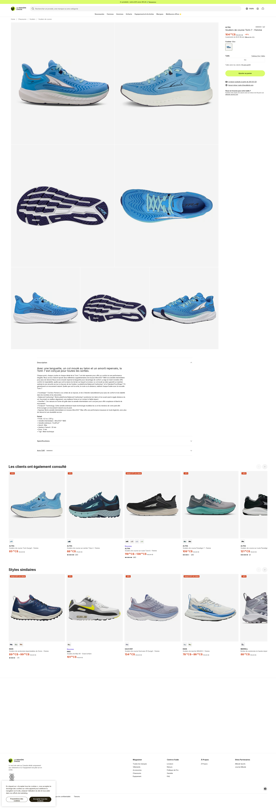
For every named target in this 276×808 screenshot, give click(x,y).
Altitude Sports (240, 764)
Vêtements (136, 767)
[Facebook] (265, 789)
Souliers (32, 19)
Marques (159, 14)
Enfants (129, 14)
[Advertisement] (104, 715)
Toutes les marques (140, 764)
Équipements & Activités (144, 14)
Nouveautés (99, 14)
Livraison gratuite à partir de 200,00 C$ (242, 82)
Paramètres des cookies (16, 800)
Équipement (137, 776)
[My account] (258, 8)
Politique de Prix (173, 770)
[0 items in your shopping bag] (263, 8)
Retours (169, 767)
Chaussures (22, 19)
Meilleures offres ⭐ (173, 14)
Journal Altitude (240, 767)
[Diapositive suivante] (264, 466)
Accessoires (137, 770)
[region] (29, 793)
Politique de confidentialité (61, 796)
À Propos (204, 764)
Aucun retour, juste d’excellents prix (240, 85)
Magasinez (152, 2)
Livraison (170, 764)
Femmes (110, 14)
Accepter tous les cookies (40, 800)
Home (13, 19)
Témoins (77, 796)
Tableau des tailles (258, 56)
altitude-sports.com (231, 94)
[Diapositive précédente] (258, 466)
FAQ (168, 776)
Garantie (170, 773)
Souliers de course (45, 19)
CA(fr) (251, 8)
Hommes (119, 14)
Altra (228, 27)
